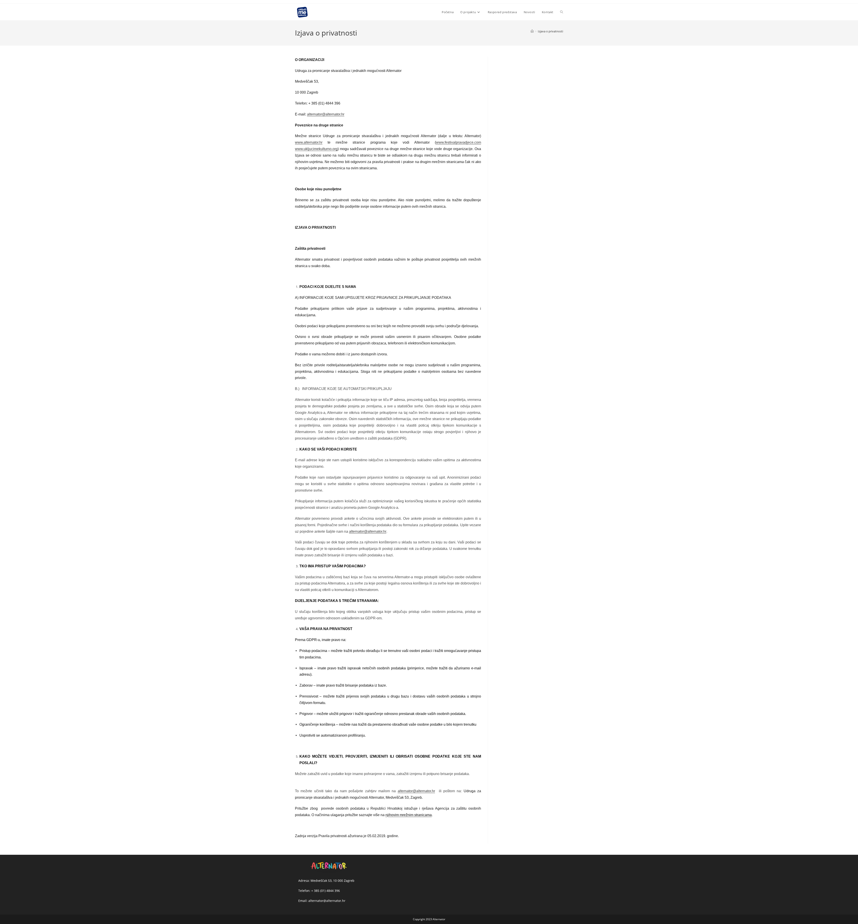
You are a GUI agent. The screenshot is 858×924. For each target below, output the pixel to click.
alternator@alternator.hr (367, 531)
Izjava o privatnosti (550, 31)
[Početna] (532, 31)
